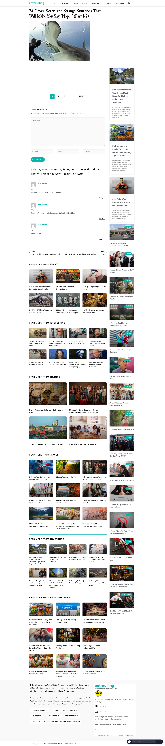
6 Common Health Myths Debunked (122, 429)
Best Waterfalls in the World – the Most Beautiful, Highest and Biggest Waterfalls (121, 96)
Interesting (64, 3)
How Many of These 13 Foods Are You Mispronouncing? (121, 612)
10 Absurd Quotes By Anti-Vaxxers (122, 480)
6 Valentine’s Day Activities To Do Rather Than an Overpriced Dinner (41, 648)
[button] (129, 3)
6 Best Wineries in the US (66, 477)
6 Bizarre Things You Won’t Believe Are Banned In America (122, 532)
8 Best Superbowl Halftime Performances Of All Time (119, 324)
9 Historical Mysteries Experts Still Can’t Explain (36, 343)
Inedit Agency (70, 743)
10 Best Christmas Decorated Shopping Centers (119, 404)
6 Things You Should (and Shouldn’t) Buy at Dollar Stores (120, 244)
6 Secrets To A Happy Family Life (82, 444)
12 (73, 96)
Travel (84, 3)
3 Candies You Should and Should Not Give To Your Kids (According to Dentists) (67, 673)
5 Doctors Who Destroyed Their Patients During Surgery (77, 365)
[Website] (94, 152)
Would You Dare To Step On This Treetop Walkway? (57, 559)
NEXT (82, 96)
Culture (75, 3)
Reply (101, 198)
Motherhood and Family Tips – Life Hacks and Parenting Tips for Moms (41, 622)
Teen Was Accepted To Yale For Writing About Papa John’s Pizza (37, 583)
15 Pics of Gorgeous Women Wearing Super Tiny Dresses (57, 343)
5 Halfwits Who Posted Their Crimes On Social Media (121, 202)
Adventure (95, 3)
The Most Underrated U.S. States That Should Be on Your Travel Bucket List (67, 526)
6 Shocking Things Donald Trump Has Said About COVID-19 (121, 455)
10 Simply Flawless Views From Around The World (97, 583)
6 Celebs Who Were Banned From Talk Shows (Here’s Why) (121, 585)
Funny (54, 3)
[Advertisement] (68, 77)
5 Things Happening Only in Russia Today (46, 444)
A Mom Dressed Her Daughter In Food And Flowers (97, 559)
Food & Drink (107, 3)
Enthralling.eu (36, 685)
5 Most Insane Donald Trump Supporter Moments (97, 365)
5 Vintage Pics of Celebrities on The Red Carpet (97, 343)
